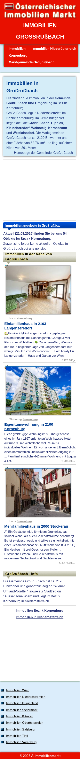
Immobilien (17, 48)
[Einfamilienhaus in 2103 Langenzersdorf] (40, 290)
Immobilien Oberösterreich (24, 722)
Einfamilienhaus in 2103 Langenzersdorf (25, 326)
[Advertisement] (39, 190)
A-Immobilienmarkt (46, 756)
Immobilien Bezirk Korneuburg (39, 610)
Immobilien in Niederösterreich (39, 617)
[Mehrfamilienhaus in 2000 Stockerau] (40, 492)
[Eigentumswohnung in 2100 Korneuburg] (40, 390)
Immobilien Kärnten (19, 716)
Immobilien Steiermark (22, 710)
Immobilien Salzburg (20, 729)
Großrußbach (63, 152)
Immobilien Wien (17, 690)
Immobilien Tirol (17, 735)
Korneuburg (18, 55)
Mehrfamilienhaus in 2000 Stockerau (36, 526)
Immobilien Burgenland (22, 703)
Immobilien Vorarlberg (21, 742)
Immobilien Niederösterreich (54, 48)
